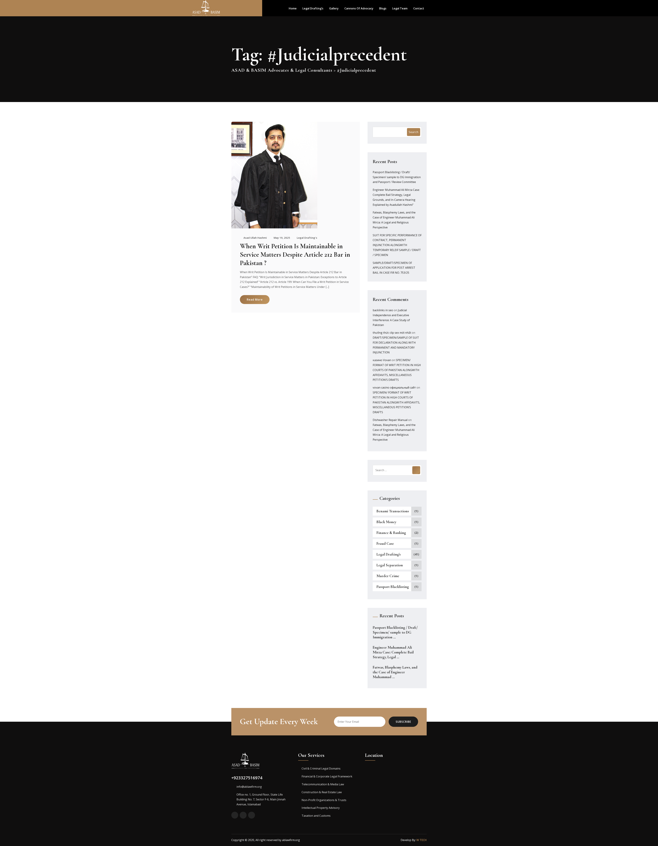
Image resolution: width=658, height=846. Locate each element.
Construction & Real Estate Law (322, 792)
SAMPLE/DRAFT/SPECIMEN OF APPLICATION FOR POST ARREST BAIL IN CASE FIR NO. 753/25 (394, 268)
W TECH (421, 840)
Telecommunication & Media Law (323, 784)
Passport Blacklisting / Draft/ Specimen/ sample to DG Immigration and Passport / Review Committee (397, 177)
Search (413, 132)
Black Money (386, 522)
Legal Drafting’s (312, 8)
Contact (418, 8)
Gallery (334, 8)
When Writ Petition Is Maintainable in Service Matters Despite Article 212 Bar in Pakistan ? (295, 254)
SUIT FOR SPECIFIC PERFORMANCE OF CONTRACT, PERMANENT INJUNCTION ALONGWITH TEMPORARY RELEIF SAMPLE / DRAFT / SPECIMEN (397, 245)
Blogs (382, 8)
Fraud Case (385, 543)
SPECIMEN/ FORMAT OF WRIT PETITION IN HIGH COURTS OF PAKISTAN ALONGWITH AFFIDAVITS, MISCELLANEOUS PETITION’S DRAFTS (397, 370)
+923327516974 (246, 778)
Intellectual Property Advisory (321, 808)
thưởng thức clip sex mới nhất (392, 333)
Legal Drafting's (307, 237)
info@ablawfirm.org (249, 787)
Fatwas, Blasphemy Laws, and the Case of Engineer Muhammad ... (395, 672)
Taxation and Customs (316, 816)
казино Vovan (382, 360)
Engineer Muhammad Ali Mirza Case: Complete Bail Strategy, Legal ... (393, 652)
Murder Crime (387, 576)
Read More (255, 299)
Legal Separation (389, 565)
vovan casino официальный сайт (394, 387)
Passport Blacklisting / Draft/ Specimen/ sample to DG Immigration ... (395, 632)
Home (293, 8)
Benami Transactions (392, 511)
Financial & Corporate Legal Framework (327, 776)
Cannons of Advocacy (358, 8)
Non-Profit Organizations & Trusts (324, 800)
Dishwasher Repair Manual (390, 420)
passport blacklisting (392, 587)
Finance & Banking (391, 533)
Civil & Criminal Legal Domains (321, 768)
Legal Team (399, 8)
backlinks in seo (383, 310)
